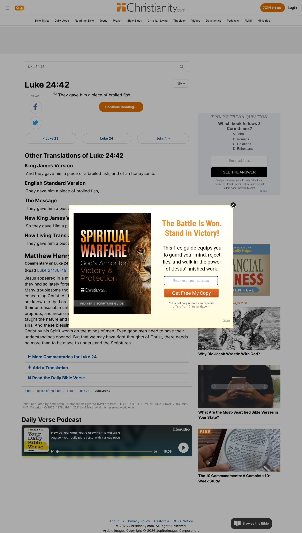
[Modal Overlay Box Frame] (151, 266)
